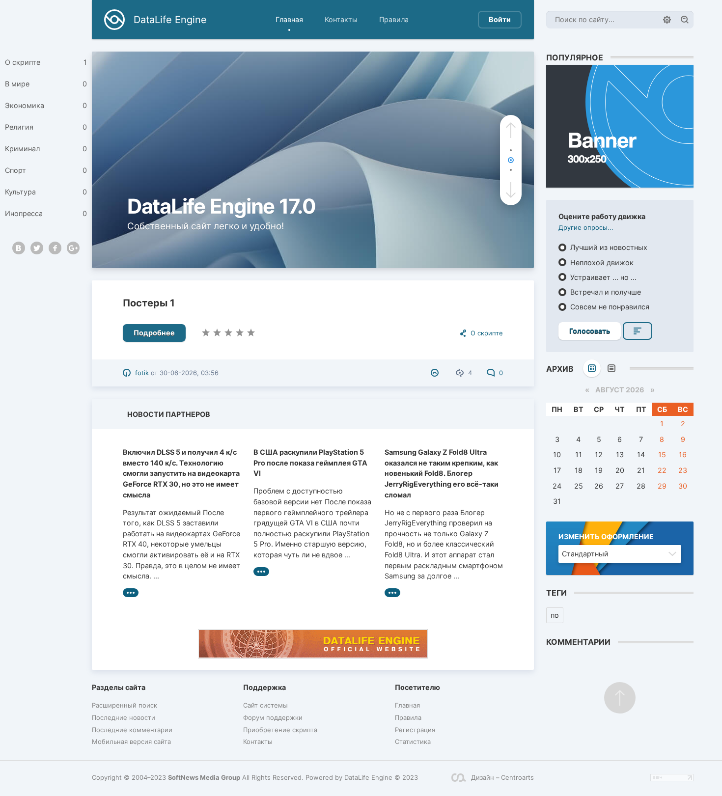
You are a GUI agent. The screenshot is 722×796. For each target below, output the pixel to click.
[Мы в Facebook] (55, 248)
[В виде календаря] (592, 368)
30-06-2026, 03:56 (189, 373)
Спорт (46, 170)
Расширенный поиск (124, 705)
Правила (394, 19)
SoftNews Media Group (204, 777)
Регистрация (415, 730)
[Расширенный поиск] (667, 19)
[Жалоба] (436, 373)
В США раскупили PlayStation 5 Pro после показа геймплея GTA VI (310, 462)
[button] (511, 130)
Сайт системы (265, 705)
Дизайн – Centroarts (502, 777)
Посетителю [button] (417, 687)
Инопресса (46, 213)
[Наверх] (620, 698)
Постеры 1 (149, 303)
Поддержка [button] (264, 687)
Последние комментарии (132, 730)
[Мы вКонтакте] (18, 248)
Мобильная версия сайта (131, 741)
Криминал (46, 148)
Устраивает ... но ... (602, 277)
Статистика (413, 741)
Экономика (46, 105)
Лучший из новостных (607, 247)
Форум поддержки (273, 717)
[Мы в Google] (73, 248)
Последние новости (123, 717)
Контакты (341, 19)
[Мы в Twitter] (36, 248)
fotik (142, 373)
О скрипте (46, 62)
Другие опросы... (585, 227)
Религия (46, 127)
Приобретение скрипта (280, 730)
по (555, 615)
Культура (46, 192)
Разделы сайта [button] (118, 687)
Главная (289, 19)
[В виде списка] (611, 368)
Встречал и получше (604, 292)
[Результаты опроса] (637, 331)
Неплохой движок (601, 262)
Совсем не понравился (608, 306)
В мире (46, 84)
